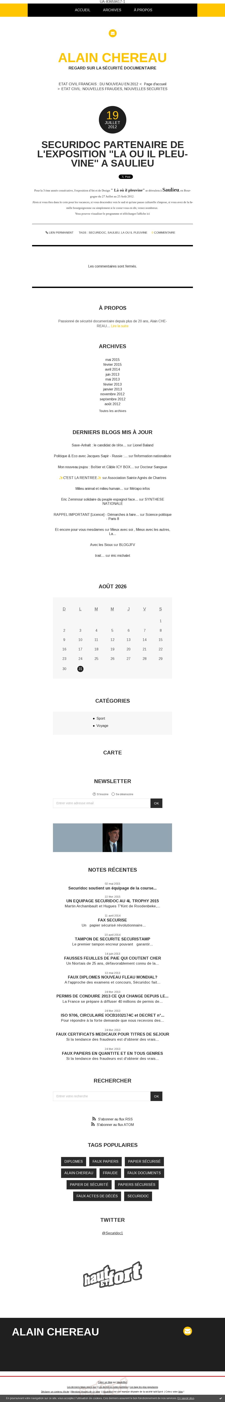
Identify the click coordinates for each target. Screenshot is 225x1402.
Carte (112, 753)
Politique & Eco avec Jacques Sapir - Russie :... (91, 456)
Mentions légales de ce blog (85, 1392)
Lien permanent (60, 232)
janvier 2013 (112, 389)
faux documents (144, 1173)
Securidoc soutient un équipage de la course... (112, 888)
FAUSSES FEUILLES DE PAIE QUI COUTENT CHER (112, 958)
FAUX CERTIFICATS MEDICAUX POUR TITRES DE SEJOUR (112, 1034)
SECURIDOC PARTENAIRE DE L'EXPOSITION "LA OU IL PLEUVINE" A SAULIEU (112, 154)
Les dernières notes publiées (113, 1387)
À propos (143, 10)
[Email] (113, 33)
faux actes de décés (97, 1196)
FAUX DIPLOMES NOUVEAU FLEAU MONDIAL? (112, 977)
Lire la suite (120, 326)
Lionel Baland (143, 445)
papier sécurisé (144, 1161)
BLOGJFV (127, 545)
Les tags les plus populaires (144, 1387)
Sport (100, 718)
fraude (110, 1173)
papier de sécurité (89, 1185)
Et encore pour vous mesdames (79, 529)
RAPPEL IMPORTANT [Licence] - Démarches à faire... (96, 514)
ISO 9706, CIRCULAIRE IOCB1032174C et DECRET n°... (112, 1015)
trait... (100, 555)
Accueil (82, 10)
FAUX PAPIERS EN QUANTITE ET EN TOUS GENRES (112, 1053)
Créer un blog (105, 1382)
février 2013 (112, 384)
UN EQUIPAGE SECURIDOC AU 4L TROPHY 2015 (112, 901)
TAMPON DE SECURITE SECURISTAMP (112, 939)
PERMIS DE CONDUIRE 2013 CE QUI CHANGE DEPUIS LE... (112, 996)
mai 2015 (112, 360)
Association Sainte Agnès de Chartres (137, 478)
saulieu (114, 232)
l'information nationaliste (152, 456)
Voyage (102, 726)
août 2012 (112, 404)
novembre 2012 (112, 394)
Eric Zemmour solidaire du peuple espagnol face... (99, 499)
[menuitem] (82, 10)
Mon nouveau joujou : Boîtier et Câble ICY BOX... (96, 467)
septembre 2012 (112, 399)
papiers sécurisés (136, 1185)
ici (148, 213)
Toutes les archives (112, 411)
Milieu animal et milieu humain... (99, 488)
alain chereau (78, 1173)
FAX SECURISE (112, 920)
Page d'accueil (155, 84)
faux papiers (105, 1161)
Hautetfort (122, 1382)
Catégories (166, 10)
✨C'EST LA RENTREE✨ (80, 478)
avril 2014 (112, 369)
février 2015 (112, 364)
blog (180, 1392)
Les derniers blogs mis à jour (81, 1387)
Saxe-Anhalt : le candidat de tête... (99, 445)
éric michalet (120, 555)
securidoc (97, 232)
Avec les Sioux (101, 545)
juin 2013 (112, 374)
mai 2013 (112, 379)
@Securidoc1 (112, 1233)
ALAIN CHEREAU (112, 57)
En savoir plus (186, 1398)
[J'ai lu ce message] (220, 1398)
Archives (112, 10)
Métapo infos (140, 488)
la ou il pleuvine (134, 232)
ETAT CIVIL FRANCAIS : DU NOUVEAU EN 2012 (98, 84)
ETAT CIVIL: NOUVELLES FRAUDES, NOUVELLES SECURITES (114, 89)
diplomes (73, 1161)
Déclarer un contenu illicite (55, 1392)
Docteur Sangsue (153, 467)
